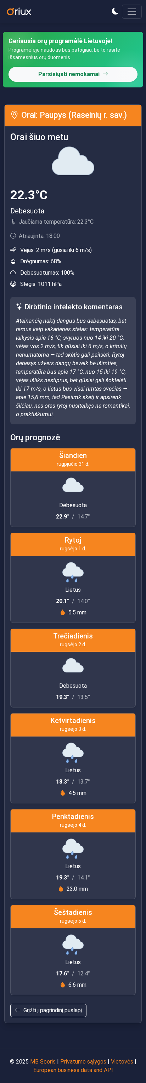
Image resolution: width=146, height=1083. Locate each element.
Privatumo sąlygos (83, 1061)
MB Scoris (43, 1061)
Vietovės (122, 1061)
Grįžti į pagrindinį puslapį (52, 1010)
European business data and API (73, 1070)
